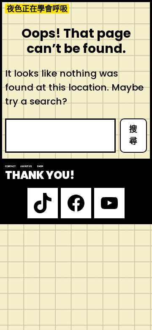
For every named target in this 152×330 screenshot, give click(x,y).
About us (26, 166)
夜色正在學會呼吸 (37, 9)
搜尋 (133, 135)
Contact (10, 166)
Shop (40, 166)
